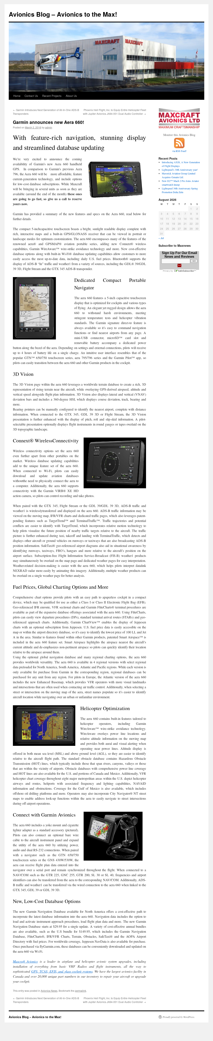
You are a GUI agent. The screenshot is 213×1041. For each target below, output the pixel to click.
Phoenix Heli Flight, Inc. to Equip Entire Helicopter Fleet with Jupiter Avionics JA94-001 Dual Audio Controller (114, 111)
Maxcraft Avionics (25, 961)
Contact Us (31, 96)
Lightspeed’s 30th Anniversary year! (180, 169)
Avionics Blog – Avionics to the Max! (63, 14)
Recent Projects (52, 96)
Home (16, 96)
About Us (71, 96)
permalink (80, 990)
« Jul (161, 238)
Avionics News (49, 990)
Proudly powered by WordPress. (179, 1017)
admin (48, 127)
